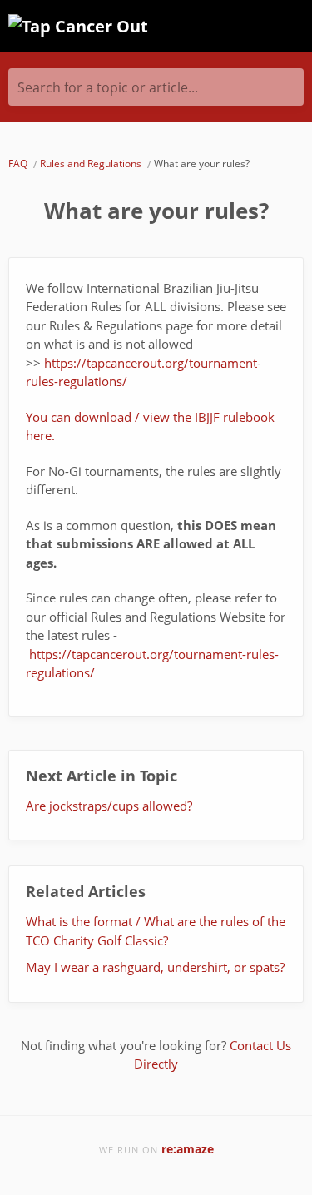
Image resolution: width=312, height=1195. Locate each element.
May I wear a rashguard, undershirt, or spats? (155, 967)
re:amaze (187, 1149)
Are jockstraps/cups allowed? (109, 805)
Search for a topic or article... (107, 87)
